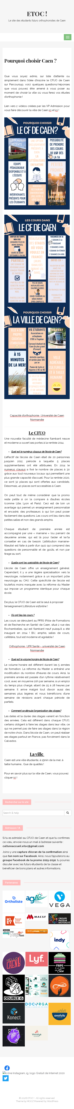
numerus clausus (14, 469)
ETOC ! (37, 13)
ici (50, 110)
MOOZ (30, 1101)
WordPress (52, 1101)
